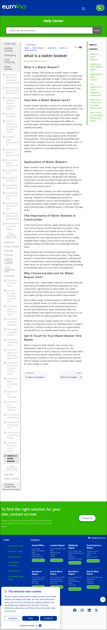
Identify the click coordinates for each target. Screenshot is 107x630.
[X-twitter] (96, 610)
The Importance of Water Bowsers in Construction (96, 89)
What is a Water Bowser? (94, 57)
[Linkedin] (89, 610)
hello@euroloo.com (98, 538)
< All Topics (31, 45)
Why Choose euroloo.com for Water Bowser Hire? (96, 104)
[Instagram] (82, 610)
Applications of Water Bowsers (96, 77)
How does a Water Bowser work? (96, 67)
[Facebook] (75, 610)
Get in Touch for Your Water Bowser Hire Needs (96, 116)
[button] (84, 7)
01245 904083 (38, 560)
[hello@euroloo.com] (89, 538)
